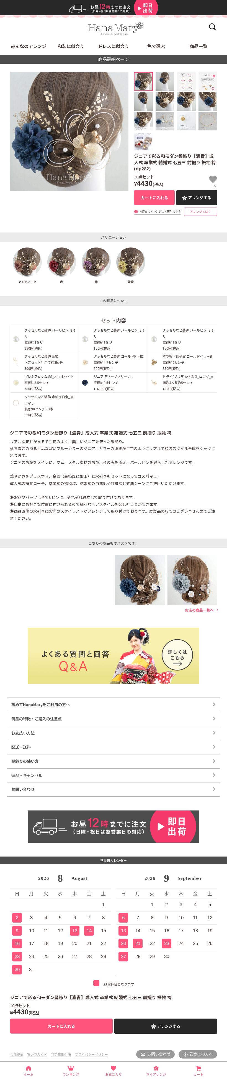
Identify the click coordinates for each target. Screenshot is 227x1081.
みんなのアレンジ (28, 46)
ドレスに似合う (113, 46)
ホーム (28, 1074)
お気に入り (113, 1074)
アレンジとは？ (200, 211)
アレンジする (199, 197)
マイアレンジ (156, 1074)
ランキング (71, 1074)
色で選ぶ (156, 46)
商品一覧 (198, 46)
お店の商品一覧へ (199, 610)
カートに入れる (154, 197)
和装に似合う (71, 46)
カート (198, 1074)
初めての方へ (201, 1054)
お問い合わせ (159, 1054)
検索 (212, 26)
